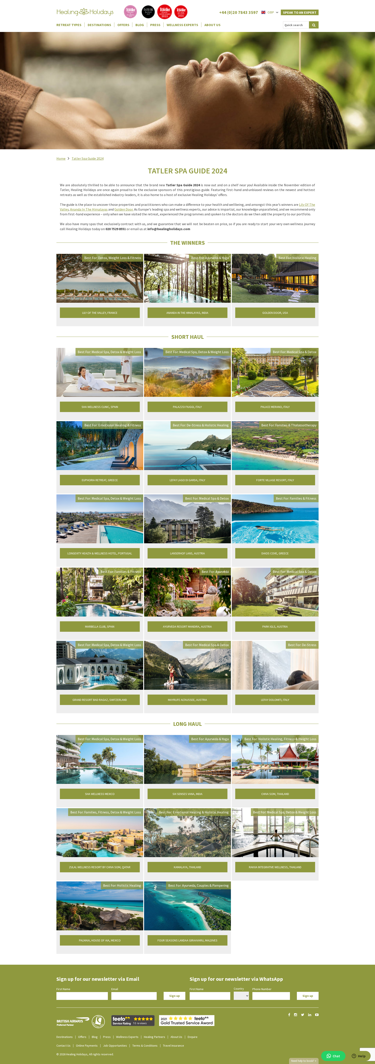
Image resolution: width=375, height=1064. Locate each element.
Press (155, 25)
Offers (123, 25)
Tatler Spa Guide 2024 (88, 158)
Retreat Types (68, 25)
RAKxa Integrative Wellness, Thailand (275, 867)
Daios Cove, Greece (275, 553)
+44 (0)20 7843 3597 (238, 12)
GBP (271, 12)
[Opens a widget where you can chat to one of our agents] (359, 1056)
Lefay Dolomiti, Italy (275, 700)
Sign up (174, 996)
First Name (63, 989)
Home (61, 158)
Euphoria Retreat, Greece (100, 480)
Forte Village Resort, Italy (275, 480)
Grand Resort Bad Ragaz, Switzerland (99, 700)
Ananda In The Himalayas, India (187, 313)
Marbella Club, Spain (99, 626)
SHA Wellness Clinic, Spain (100, 407)
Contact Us (63, 1045)
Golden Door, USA (275, 313)
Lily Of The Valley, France (99, 313)
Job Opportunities (115, 1045)
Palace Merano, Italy (275, 407)
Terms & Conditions (145, 1045)
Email (114, 989)
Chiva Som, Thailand (275, 794)
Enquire (192, 1037)
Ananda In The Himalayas (89, 209)
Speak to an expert (299, 12)
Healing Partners (154, 1037)
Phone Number (261, 989)
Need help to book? (303, 1061)
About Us (212, 25)
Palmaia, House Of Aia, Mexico (100, 940)
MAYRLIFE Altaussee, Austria (187, 700)
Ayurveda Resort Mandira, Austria (187, 626)
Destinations (99, 25)
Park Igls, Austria (275, 626)
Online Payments (87, 1045)
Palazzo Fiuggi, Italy (187, 407)
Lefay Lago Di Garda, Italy (187, 480)
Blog (139, 25)
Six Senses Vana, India (187, 794)
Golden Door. (123, 209)
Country (239, 989)
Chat (336, 1056)
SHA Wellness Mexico (100, 794)
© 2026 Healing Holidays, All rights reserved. (85, 1054)
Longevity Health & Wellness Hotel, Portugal (99, 553)
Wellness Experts (182, 25)
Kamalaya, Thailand (187, 867)
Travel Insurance (173, 1045)
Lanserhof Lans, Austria (187, 553)
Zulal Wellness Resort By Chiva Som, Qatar (99, 867)
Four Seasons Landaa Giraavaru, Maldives (187, 940)
